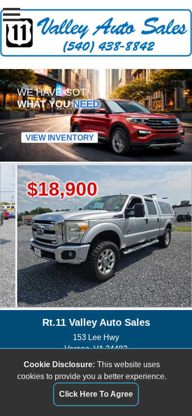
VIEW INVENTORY (60, 138)
